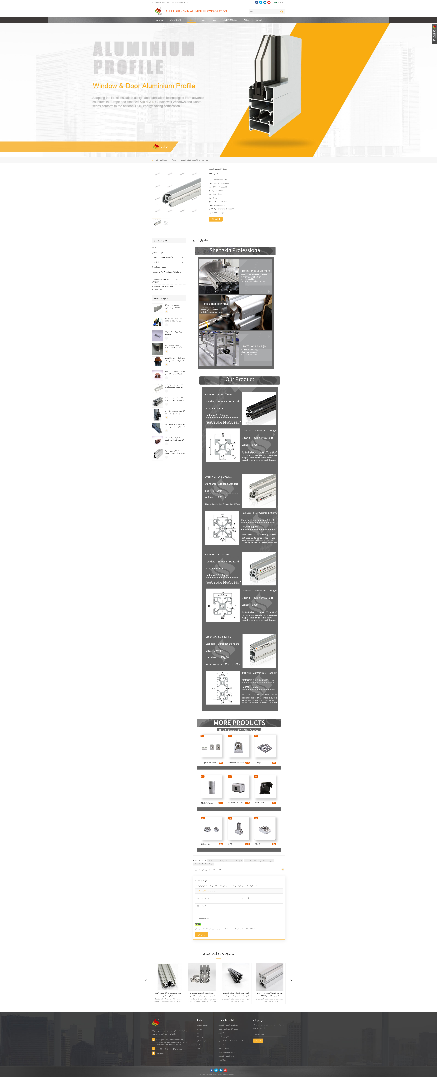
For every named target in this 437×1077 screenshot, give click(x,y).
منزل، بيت (159, 20)
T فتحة (174, 160)
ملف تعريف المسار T (223, 861)
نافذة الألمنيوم (222, 1060)
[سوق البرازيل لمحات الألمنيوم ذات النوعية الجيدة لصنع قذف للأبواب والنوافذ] (157, 362)
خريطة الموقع (201, 1041)
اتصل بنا (259, 20)
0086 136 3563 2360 (162, 2)
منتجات (191, 20)
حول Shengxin (175, 20)
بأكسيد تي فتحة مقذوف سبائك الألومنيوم (231, 1041)
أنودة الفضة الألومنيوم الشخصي (228, 1025)
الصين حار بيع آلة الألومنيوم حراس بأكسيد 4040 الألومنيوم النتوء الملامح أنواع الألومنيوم (269, 994)
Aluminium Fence (230, 20)
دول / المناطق (157, 252)
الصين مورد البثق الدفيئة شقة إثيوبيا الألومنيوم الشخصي (175, 372)
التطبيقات (155, 262)
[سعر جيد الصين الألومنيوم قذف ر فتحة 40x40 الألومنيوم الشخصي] (167, 977)
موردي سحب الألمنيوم (266, 861)
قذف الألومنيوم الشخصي (226, 1056)
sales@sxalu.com (181, 2)
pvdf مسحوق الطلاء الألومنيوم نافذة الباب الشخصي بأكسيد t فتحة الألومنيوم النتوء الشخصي (175, 425)
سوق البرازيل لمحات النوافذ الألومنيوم (174, 332)
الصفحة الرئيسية (202, 1025)
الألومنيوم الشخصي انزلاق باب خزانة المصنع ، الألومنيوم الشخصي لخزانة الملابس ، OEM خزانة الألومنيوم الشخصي (175, 412)
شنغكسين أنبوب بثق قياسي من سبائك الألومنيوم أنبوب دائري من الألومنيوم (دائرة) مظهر (174, 385)
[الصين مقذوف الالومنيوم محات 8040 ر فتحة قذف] (235, 977)
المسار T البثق (237, 861)
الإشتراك (258, 1041)
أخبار (198, 1033)
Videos (246, 20)
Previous (146, 980)
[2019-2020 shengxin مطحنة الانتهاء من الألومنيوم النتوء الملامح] (157, 309)
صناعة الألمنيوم (223, 1033)
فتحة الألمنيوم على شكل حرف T (208, 870)
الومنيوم (221, 1044)
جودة (203, 20)
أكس (198, 1048)
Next (291, 980)
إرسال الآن (201, 934)
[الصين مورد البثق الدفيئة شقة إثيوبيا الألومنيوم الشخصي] (157, 375)
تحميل (214, 20)
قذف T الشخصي (223, 1048)
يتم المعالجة (156, 247)
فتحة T (211, 861)
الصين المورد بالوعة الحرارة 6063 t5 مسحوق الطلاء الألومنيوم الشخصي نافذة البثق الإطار (175, 319)
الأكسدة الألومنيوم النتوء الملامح (228, 1029)
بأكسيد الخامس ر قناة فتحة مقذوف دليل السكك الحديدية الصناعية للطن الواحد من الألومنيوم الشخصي (174, 399)
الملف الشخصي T (250, 861)
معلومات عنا (201, 1037)
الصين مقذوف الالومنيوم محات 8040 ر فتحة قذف (235, 994)
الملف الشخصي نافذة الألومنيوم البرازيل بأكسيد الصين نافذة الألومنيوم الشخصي (173, 346)
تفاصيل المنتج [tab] (200, 240)
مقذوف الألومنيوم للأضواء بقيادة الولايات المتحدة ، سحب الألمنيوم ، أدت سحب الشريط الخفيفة (175, 452)
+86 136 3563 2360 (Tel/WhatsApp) (169, 1049)
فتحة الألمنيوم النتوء (203, 891)
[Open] (434, 34)
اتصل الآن (214, 219)
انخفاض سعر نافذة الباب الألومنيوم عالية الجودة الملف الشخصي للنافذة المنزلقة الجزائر (174, 438)
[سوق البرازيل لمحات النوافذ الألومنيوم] (157, 336)
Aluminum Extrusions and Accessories (162, 288)
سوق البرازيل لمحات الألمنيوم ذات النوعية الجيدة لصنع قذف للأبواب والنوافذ (175, 359)
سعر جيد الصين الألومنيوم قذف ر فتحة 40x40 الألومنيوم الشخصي (168, 994)
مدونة (199, 1044)
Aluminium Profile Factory (203, 864)
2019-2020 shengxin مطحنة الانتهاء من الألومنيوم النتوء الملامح (174, 306)
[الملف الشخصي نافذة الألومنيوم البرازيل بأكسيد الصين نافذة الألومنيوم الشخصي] (157, 349)
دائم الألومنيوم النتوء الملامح (227, 1052)
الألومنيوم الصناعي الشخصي (189, 160)
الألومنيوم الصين (223, 1037)
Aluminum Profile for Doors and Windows (165, 280)
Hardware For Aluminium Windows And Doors (166, 273)
